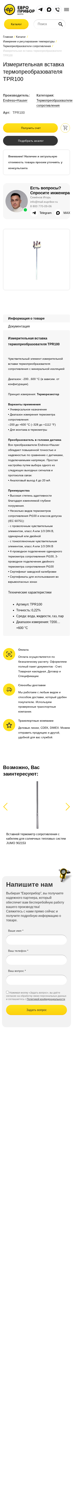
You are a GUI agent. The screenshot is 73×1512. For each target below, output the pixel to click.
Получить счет (31, 128)
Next (67, 806)
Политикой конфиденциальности (46, 999)
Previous (7, 806)
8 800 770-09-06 (41, 206)
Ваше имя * (15, 930)
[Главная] (19, 9)
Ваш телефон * (18, 950)
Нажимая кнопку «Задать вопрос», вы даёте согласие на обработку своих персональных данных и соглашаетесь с (36, 996)
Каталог (16, 24)
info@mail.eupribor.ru (44, 201)
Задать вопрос (36, 1010)
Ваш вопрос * (17, 970)
